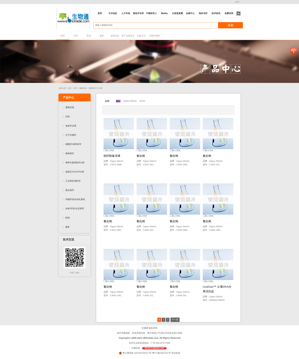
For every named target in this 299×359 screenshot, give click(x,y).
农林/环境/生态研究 (74, 208)
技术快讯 (216, 13)
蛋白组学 (69, 190)
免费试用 (229, 13)
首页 (100, 13)
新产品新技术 (128, 36)
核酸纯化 (83, 88)
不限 (118, 101)
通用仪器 (69, 107)
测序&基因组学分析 (75, 162)
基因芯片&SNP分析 (74, 172)
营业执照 (175, 353)
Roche (142, 101)
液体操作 (69, 153)
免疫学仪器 (70, 126)
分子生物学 (70, 135)
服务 (102, 36)
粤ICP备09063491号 (161, 353)
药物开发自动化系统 (75, 199)
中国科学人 (151, 13)
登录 (237, 2)
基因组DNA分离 (95, 88)
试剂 (76, 36)
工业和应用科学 (73, 181)
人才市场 (125, 13)
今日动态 (112, 13)
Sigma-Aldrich (130, 101)
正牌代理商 (154, 36)
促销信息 (115, 36)
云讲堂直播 (177, 13)
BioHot (164, 13)
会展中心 (190, 13)
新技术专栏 (138, 13)
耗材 (89, 36)
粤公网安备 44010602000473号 (137, 353)
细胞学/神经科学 (73, 144)
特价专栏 (203, 13)
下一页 (175, 319)
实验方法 (141, 36)
